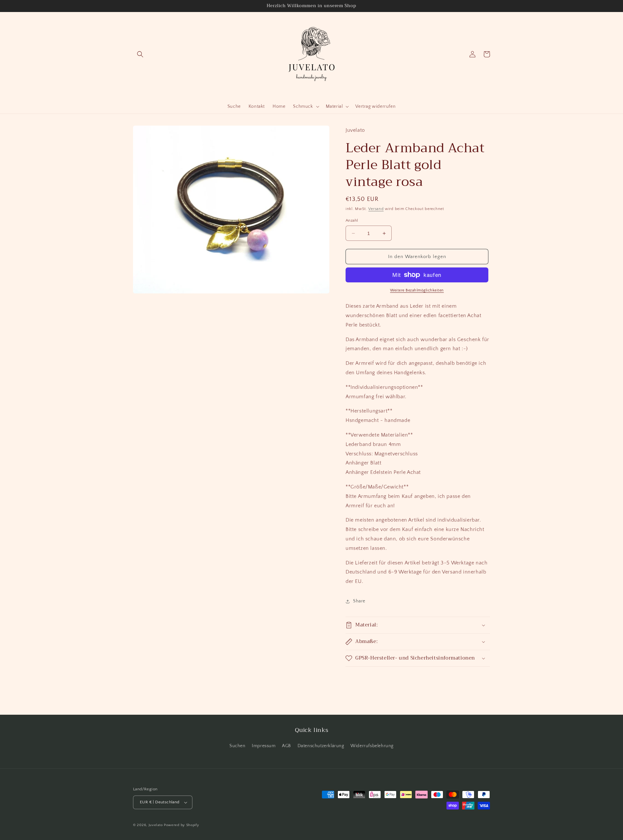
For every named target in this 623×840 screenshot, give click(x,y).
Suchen (237, 745)
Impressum (263, 745)
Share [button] (359, 601)
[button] (140, 54)
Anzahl (352, 220)
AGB (286, 745)
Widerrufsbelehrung (372, 745)
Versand (376, 209)
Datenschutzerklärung (321, 745)
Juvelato (156, 825)
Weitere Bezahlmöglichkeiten (417, 290)
